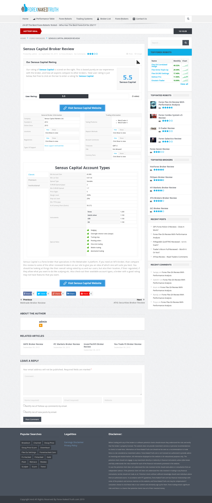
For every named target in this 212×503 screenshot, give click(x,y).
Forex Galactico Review (170, 138)
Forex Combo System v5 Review (170, 116)
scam (34, 466)
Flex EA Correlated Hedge (159, 65)
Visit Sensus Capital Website (84, 108)
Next (139, 299)
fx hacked (26, 457)
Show (54, 130)
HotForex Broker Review (162, 166)
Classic (31, 174)
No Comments (80, 54)
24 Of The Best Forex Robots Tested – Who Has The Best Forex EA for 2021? (59, 25)
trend (43, 466)
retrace (33, 462)
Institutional (34, 185)
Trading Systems (84, 18)
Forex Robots (65, 18)
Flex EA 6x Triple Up (160, 70)
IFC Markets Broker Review (67, 344)
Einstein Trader (158, 80)
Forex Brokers (121, 18)
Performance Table (45, 18)
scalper (25, 466)
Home (25, 18)
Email (139, 54)
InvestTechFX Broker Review (94, 345)
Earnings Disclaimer (74, 442)
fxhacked (39, 457)
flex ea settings (29, 452)
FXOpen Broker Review (161, 177)
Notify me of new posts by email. (41, 412)
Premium (32, 180)
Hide (47, 130)
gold (49, 457)
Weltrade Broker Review (32, 302)
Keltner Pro (156, 77)
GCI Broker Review (159, 208)
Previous (27, 299)
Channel (37, 443)
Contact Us (141, 18)
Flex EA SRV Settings (160, 73)
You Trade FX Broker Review (127, 344)
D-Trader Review (167, 128)
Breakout (26, 443)
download (45, 447)
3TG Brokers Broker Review (163, 198)
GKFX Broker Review (33, 344)
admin (34, 54)
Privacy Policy (70, 445)
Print (131, 54)
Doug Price (49, 443)
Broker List (105, 18)
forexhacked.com (48, 452)
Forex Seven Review (159, 149)
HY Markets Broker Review (163, 187)
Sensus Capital (46, 69)
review (43, 462)
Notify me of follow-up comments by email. (46, 406)
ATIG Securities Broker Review (129, 302)
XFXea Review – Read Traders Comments (170, 256)
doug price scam (29, 447)
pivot (24, 462)
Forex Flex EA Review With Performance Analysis (171, 103)
